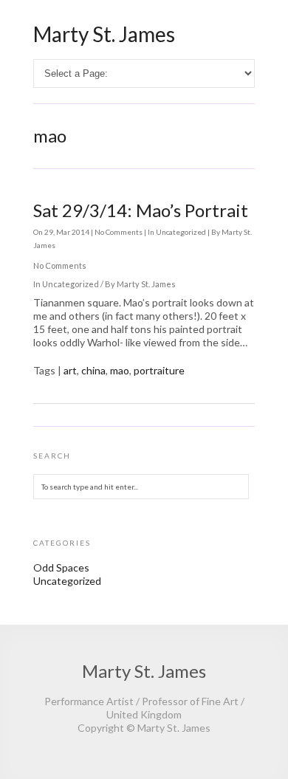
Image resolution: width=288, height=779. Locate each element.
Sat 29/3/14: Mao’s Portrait (140, 210)
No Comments (119, 231)
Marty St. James (104, 34)
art (70, 370)
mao (119, 370)
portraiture (159, 370)
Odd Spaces (61, 567)
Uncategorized (181, 231)
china (93, 370)
